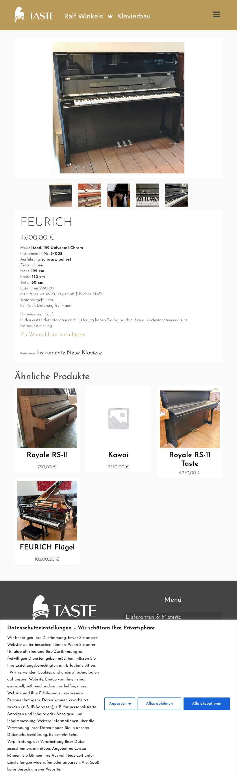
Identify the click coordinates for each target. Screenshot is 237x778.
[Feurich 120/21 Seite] (118, 195)
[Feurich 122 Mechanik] (90, 195)
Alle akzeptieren (206, 704)
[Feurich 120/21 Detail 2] (176, 195)
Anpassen (118, 704)
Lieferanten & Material (154, 617)
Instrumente (50, 353)
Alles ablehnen (159, 704)
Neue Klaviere (84, 353)
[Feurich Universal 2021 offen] (118, 107)
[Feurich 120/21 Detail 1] (147, 195)
